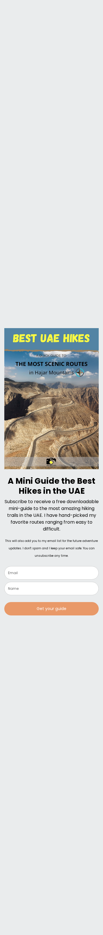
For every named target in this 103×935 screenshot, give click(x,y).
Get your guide (51, 608)
